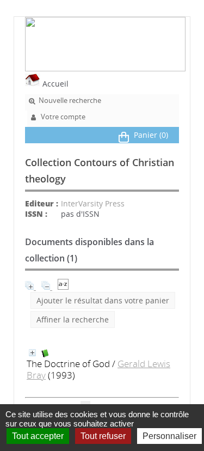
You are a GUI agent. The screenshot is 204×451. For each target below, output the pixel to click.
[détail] (32, 352)
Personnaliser (169, 436)
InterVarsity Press (93, 203)
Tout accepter (38, 436)
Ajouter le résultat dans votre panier (102, 300)
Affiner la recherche (72, 319)
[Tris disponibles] (63, 287)
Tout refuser (103, 436)
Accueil (54, 83)
